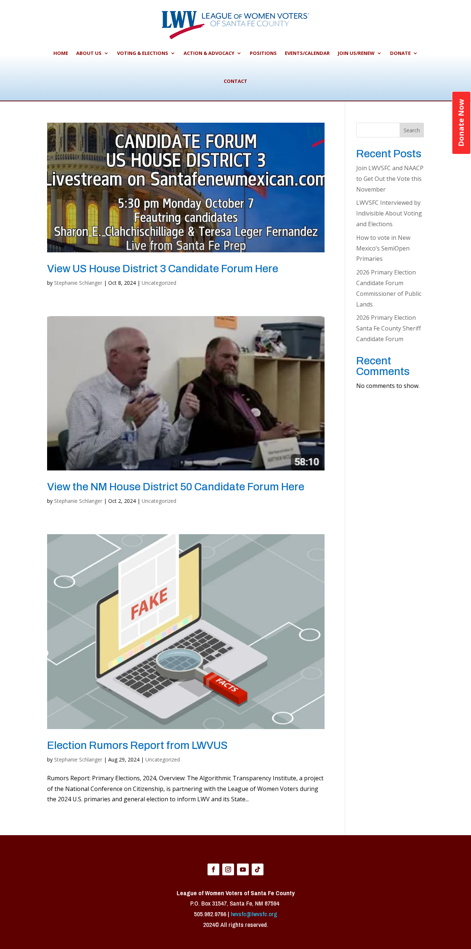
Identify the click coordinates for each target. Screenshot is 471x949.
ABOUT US (89, 53)
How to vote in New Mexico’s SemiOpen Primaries (383, 248)
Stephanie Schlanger (78, 282)
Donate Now (461, 123)
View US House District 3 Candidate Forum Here (162, 268)
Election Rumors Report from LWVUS (137, 745)
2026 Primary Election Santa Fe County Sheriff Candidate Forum (388, 328)
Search (412, 130)
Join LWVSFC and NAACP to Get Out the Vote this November (390, 178)
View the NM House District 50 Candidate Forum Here (175, 487)
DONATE (400, 53)
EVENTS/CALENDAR (307, 53)
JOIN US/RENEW (356, 53)
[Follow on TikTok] (257, 869)
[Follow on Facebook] (213, 869)
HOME (60, 53)
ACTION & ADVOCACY (209, 53)
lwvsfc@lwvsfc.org (254, 914)
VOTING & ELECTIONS (142, 53)
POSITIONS (263, 53)
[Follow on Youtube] (243, 869)
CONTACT (235, 81)
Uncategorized (159, 282)
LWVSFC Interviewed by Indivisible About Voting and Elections (389, 213)
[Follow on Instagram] (228, 869)
